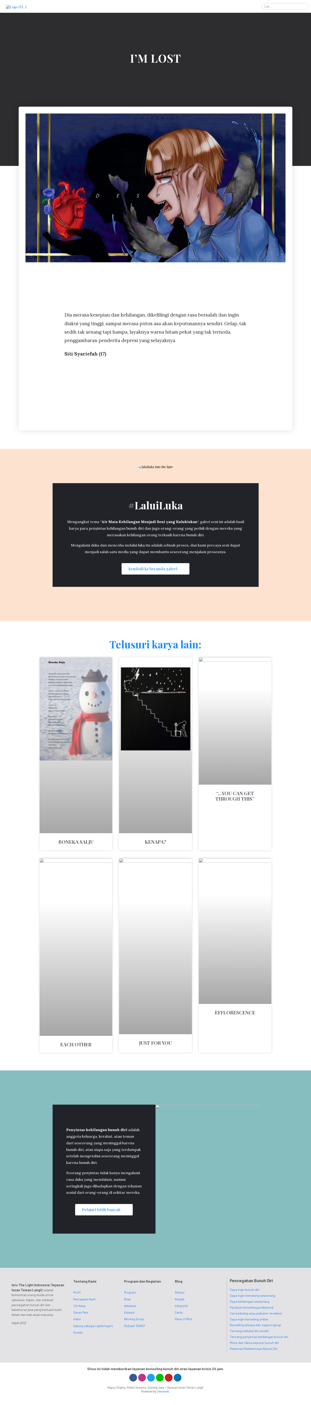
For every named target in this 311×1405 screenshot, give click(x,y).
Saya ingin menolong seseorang (252, 1295)
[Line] (160, 1378)
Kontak (78, 1332)
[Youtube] (169, 1378)
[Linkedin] (177, 1378)
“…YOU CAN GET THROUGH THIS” (235, 796)
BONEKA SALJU (76, 841)
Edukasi (129, 1312)
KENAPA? (155, 841)
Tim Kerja (79, 1306)
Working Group (134, 1319)
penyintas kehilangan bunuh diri (116, 528)
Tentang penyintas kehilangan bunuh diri (259, 1337)
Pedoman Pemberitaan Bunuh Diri (254, 1349)
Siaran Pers (80, 1312)
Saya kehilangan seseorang (249, 1301)
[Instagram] (142, 1378)
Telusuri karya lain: (155, 644)
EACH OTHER (76, 1044)
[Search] (304, 6)
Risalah (179, 1299)
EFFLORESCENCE (235, 1012)
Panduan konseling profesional (251, 1307)
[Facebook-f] (133, 1378)
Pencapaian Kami (84, 1299)
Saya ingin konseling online (249, 1319)
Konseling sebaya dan (255, 1325)
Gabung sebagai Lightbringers (93, 1326)
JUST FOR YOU (155, 1042)
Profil (77, 1292)
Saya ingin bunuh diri (244, 1290)
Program (130, 1292)
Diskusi (179, 1292)
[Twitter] (151, 1378)
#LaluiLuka (155, 505)
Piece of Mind (183, 1319)
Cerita (179, 1312)
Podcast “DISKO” (134, 1326)
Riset (127, 1299)
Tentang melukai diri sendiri (249, 1331)
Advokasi (130, 1306)
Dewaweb (163, 1391)
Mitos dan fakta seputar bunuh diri (254, 1343)
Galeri (77, 1319)
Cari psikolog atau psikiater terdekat (256, 1313)
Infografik (181, 1306)
